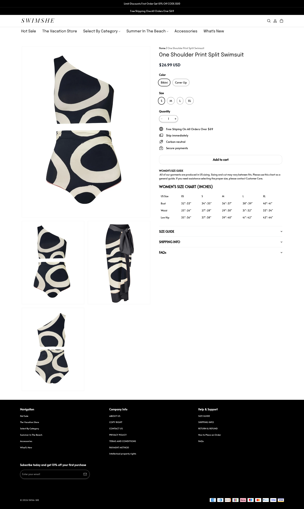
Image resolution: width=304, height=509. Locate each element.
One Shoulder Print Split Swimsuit (185, 48)
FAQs (201, 441)
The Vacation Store (59, 31)
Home (162, 48)
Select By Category (100, 31)
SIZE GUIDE (204, 416)
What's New (214, 31)
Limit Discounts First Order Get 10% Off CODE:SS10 (152, 3)
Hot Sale (28, 31)
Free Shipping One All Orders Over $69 (152, 11)
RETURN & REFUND (208, 428)
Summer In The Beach (146, 31)
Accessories (186, 31)
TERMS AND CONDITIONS (122, 441)
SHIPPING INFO (206, 422)
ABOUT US (114, 416)
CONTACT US (116, 428)
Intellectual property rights (122, 453)
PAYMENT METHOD (119, 447)
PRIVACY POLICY (118, 434)
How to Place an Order (209, 434)
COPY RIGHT (115, 422)
